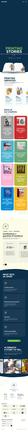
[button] (4, 264)
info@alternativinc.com (14, 389)
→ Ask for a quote (6, 399)
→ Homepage (5, 395)
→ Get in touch (5, 398)
